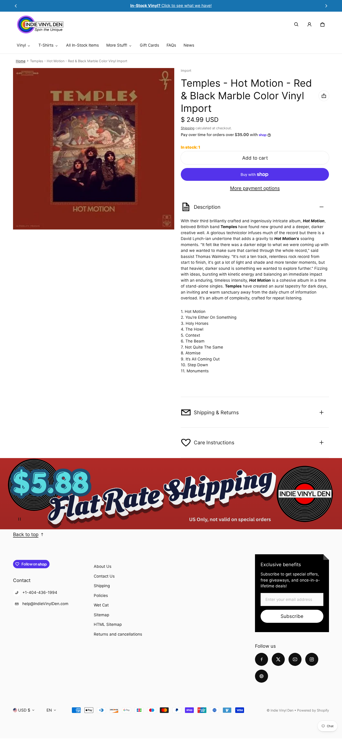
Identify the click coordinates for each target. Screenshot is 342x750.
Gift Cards (149, 45)
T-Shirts (46, 45)
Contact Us (104, 576)
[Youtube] (295, 659)
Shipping (187, 128)
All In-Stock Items (82, 45)
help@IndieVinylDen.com (45, 603)
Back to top (25, 534)
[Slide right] (326, 6)
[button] (296, 24)
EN (49, 710)
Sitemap (101, 615)
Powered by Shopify (313, 710)
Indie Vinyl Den (282, 710)
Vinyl (21, 45)
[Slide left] (15, 6)
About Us (102, 566)
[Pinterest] (261, 676)
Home (20, 61)
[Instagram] (311, 659)
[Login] (309, 24)
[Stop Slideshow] (19, 519)
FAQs (171, 45)
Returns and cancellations (118, 634)
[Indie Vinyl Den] (40, 24)
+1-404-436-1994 (39, 592)
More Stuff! (116, 45)
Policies (101, 595)
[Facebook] (261, 659)
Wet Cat (101, 605)
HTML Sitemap (108, 624)
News (189, 45)
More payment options (255, 188)
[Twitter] (278, 659)
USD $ (24, 710)
